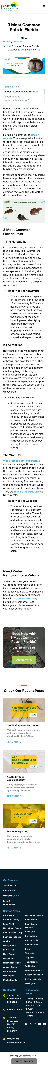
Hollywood (8, 958)
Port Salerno (31, 936)
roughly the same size (27, 491)
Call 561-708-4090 (24, 1061)
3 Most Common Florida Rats (21, 91)
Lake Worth (8, 924)
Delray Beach (9, 945)
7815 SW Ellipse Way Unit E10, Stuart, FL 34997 (12, 1024)
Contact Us (24, 659)
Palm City (30, 931)
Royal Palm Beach (34, 974)
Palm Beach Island (12, 937)
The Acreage (31, 962)
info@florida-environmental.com (16, 1040)
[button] (24, 86)
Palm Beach (31, 919)
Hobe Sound (9, 954)
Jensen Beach (10, 967)
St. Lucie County (33, 979)
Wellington (30, 966)
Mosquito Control (11, 895)
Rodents (18, 41)
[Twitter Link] (30, 1024)
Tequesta (29, 953)
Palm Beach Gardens (31, 926)
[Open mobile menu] (44, 6)
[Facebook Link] (26, 1024)
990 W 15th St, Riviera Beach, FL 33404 (14, 998)
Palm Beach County (12, 932)
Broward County (11, 919)
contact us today (27, 598)
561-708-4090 (14, 1009)
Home (6, 41)
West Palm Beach (33, 970)
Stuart (28, 949)
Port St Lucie (31, 940)
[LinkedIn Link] (39, 1024)
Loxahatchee (9, 971)
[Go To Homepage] (9, 6)
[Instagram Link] (35, 1024)
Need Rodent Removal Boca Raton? (17, 98)
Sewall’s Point (32, 944)
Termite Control (11, 885)
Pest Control (9, 890)
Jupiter (6, 941)
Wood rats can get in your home (21, 460)
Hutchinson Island (12, 962)
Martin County (10, 980)
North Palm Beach (12, 928)
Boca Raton (8, 915)
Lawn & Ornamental (9, 903)
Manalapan (8, 975)
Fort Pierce (8, 949)
